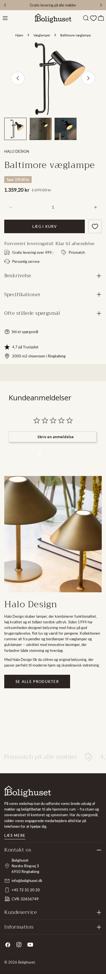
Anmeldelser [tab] (22, 453)
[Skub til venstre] (18, 78)
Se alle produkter (37, 681)
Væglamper (41, 35)
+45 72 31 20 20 (26, 890)
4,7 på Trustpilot (25, 347)
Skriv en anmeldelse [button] (55, 436)
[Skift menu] (5, 18)
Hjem (19, 35)
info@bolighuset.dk (27, 880)
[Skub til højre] (88, 78)
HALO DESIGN (16, 151)
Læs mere (14, 835)
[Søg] (86, 18)
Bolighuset (26, 962)
